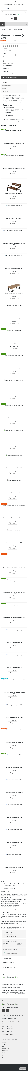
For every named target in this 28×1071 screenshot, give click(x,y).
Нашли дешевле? (9, 65)
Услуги (4, 1046)
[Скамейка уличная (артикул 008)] (14, 729)
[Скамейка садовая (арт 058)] (14, 754)
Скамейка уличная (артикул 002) (14, 318)
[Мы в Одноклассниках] (7, 1010)
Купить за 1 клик (7, 60)
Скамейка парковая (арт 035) (14, 468)
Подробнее (15, 348)
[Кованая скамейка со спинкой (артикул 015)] (14, 505)
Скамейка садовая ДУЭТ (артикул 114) (14, 617)
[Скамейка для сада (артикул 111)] (14, 405)
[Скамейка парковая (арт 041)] (14, 654)
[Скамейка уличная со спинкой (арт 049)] (14, 555)
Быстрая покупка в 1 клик (9, 967)
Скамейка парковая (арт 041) (14, 667)
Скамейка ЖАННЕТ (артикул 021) (14, 193)
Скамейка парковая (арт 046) (14, 842)
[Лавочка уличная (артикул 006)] (14, 704)
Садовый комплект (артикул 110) (14, 368)
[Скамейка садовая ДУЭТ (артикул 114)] (14, 605)
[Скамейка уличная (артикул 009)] (14, 288)
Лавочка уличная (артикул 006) (14, 717)
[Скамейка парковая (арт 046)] (14, 829)
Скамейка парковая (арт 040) (14, 642)
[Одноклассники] (7, 46)
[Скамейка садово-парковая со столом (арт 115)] (14, 580)
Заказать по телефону (8, 962)
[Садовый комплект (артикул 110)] (14, 355)
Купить (13, 148)
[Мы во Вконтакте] (3, 1010)
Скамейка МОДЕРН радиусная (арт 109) (14, 168)
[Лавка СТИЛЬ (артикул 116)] (14, 330)
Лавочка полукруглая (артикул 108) (14, 143)
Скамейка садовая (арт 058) (14, 767)
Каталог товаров (6, 29)
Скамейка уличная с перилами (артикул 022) (14, 243)
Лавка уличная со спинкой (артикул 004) (14, 443)
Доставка (18, 4)
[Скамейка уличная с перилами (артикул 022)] (14, 230)
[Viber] (13, 46)
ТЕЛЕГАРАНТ (14, 70)
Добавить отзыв (20, 50)
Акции (4, 1044)
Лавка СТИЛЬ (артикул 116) (14, 343)
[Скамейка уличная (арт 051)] (14, 530)
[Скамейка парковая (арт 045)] (14, 804)
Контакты (12, 4)
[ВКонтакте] (5, 46)
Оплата (22, 4)
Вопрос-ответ (6, 1048)
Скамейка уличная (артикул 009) (14, 293)
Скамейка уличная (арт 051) (14, 542)
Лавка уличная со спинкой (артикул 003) (14, 393)
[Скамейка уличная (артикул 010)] (14, 854)
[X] (11, 46)
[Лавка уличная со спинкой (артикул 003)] (14, 380)
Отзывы (4, 1058)
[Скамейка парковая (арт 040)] (14, 629)
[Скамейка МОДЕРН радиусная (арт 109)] (14, 155)
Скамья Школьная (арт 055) (14, 492)
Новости (4, 1054)
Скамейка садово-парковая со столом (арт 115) (14, 593)
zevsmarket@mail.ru (12, 1024)
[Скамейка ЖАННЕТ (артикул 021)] (14, 188)
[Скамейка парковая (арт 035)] (14, 455)
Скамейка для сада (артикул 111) (14, 418)
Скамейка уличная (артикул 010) (14, 867)
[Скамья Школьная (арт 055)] (14, 480)
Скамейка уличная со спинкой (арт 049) (14, 567)
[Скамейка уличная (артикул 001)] (14, 779)
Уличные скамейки (17, 29)
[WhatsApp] (15, 46)
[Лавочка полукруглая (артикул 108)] (14, 130)
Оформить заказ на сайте (9, 964)
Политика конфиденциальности (12, 1015)
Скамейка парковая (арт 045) (14, 817)
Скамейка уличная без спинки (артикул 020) (14, 693)
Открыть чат (19, 14)
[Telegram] (9, 46)
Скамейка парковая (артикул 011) (14, 268)
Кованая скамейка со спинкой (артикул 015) (14, 518)
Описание (4, 82)
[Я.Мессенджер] (3, 46)
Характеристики (6, 85)
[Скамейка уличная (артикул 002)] (14, 305)
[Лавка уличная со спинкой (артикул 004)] (14, 430)
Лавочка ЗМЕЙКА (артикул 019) (14, 218)
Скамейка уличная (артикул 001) (14, 792)
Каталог (4, 1042)
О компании (7, 4)
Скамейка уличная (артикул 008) (14, 742)
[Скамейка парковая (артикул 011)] (14, 255)
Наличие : (5, 74)
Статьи (4, 1056)
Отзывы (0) (5, 91)
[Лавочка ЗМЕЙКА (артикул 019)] (14, 205)
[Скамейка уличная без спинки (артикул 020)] (14, 679)
